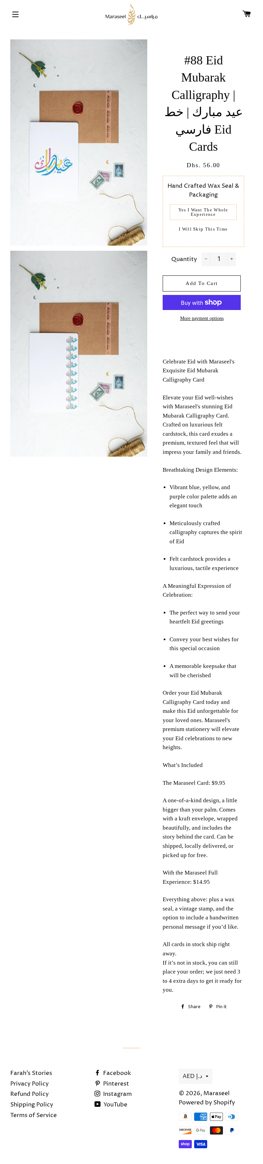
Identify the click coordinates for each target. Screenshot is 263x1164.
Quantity (184, 259)
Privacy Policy (29, 1084)
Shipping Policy (31, 1105)
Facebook (116, 1073)
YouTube (114, 1105)
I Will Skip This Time (203, 229)
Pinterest (115, 1084)
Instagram (117, 1094)
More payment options (202, 318)
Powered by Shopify (207, 1103)
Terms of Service (33, 1115)
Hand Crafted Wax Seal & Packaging (203, 190)
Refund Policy (29, 1094)
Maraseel (216, 1093)
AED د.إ (192, 1076)
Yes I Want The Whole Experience (203, 212)
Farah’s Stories (31, 1073)
